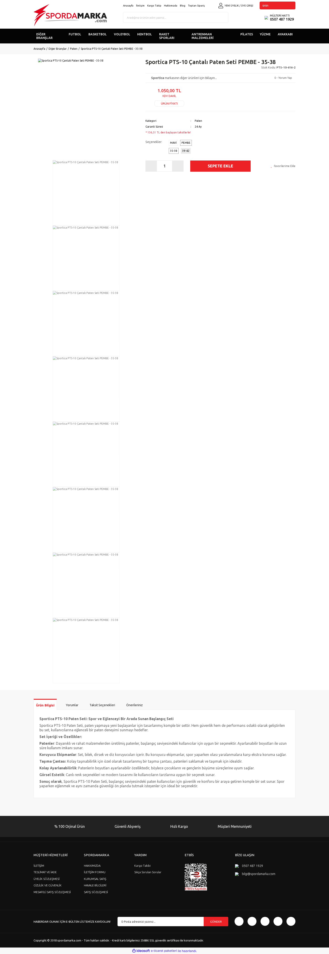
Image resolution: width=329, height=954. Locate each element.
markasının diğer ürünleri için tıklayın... (184, 78)
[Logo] (70, 15)
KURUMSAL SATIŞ (95, 878)
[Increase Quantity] (177, 166)
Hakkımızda (170, 5)
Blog (182, 5)
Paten (198, 120)
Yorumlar (72, 705)
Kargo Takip (154, 5)
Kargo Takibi (142, 865)
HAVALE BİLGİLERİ (95, 885)
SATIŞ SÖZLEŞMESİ (96, 892)
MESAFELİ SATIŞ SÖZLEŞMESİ (52, 892)
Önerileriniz (134, 705)
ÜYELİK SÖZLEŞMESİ (47, 878)
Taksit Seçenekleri (102, 705)
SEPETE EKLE (220, 166)
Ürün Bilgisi (45, 705)
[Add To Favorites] (283, 166)
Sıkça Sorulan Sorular (147, 872)
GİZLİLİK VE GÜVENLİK (48, 885)
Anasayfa (128, 5)
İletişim (140, 5)
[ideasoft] (141, 951)
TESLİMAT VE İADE (45, 872)
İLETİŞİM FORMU (94, 872)
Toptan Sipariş (196, 5)
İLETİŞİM (39, 865)
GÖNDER (216, 921)
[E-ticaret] (164, 951)
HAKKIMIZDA (92, 865)
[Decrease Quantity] (151, 166)
